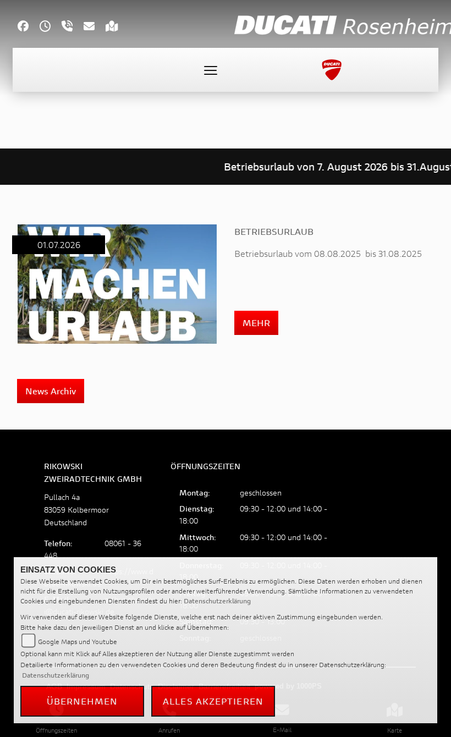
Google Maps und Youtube (77, 641)
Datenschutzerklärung (217, 601)
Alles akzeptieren (213, 701)
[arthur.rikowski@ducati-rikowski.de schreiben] (95, 27)
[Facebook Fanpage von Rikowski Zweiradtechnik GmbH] (29, 27)
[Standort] (117, 27)
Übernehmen (82, 701)
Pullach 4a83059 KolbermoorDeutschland (76, 509)
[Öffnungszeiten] (51, 27)
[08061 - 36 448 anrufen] (73, 27)
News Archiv (50, 391)
